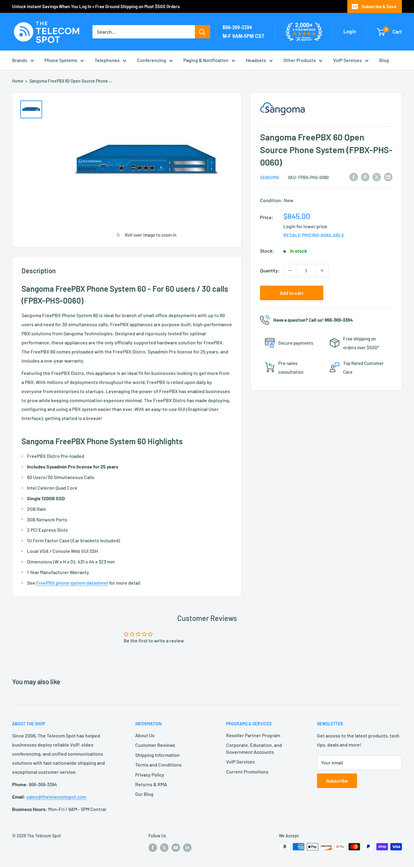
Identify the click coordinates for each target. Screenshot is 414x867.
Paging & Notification (206, 60)
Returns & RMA (151, 784)
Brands (19, 60)
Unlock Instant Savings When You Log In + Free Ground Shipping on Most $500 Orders (96, 6)
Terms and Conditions (158, 764)
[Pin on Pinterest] (365, 176)
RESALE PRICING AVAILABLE (314, 235)
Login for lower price (305, 226)
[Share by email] (388, 176)
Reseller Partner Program (253, 735)
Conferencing (151, 60)
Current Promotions (247, 771)
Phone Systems (61, 60)
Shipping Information (157, 755)
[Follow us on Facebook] (153, 847)
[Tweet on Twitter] (376, 176)
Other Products (299, 60)
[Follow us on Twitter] (164, 847)
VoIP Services (347, 60)
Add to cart (291, 293)
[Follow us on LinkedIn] (187, 847)
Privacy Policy (149, 774)
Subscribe (337, 780)
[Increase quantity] (322, 270)
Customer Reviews (155, 745)
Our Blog (144, 794)
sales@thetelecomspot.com (56, 797)
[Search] (202, 31)
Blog (384, 60)
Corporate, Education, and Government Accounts (254, 748)
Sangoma (269, 177)
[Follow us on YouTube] (176, 847)
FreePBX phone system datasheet (72, 583)
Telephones (107, 60)
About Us (145, 735)
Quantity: (270, 270)
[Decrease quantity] (290, 270)
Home (17, 81)
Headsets (256, 60)
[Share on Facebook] (353, 176)
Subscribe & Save (379, 6)
